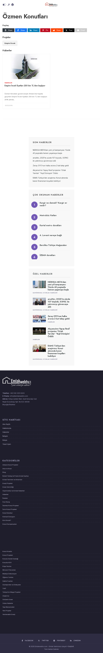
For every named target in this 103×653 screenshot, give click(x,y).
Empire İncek (10, 43)
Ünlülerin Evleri (8, 599)
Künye (5, 440)
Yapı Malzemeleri (8, 607)
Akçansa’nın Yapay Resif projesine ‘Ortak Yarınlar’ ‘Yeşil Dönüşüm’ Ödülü (59, 332)
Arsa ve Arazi (7, 468)
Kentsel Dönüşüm (9, 517)
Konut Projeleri (8, 555)
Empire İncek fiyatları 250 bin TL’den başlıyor (25, 85)
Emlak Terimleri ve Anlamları (12, 480)
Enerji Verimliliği (8, 487)
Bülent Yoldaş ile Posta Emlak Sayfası (16, 476)
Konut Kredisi (7, 551)
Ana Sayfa (6, 424)
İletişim (5, 436)
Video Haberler (8, 603)
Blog (4, 472)
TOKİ (4, 588)
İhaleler (5, 498)
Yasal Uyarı (7, 444)
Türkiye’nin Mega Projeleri (11, 592)
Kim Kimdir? (7, 520)
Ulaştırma (6, 596)
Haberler (8, 83)
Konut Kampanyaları (10, 524)
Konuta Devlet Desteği (10, 559)
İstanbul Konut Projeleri (11, 505)
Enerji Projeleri (8, 483)
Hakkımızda (7, 428)
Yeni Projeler (7, 611)
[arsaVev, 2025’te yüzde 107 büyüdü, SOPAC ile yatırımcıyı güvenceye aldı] (39, 301)
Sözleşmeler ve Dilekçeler (12, 585)
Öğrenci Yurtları (8, 577)
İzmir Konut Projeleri (10, 509)
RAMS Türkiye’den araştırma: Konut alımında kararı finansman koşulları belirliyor (56, 351)
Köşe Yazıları (7, 566)
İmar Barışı (6, 502)
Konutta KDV (7, 562)
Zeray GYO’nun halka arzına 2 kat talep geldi (51, 166)
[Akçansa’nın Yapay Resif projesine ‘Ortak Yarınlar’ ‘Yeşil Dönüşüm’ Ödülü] (39, 331)
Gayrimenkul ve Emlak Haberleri (45, 293)
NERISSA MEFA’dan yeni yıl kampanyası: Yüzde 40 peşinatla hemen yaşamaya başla (58, 285)
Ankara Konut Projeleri (10, 465)
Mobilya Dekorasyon (10, 574)
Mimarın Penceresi (9, 570)
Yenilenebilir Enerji (9, 614)
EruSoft (71, 646)
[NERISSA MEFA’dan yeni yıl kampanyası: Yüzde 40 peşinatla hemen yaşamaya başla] (39, 284)
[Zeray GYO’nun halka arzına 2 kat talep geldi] (39, 318)
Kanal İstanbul (7, 513)
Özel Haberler (43, 273)
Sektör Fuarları (8, 581)
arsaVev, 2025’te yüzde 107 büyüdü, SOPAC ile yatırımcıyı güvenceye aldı (59, 303)
